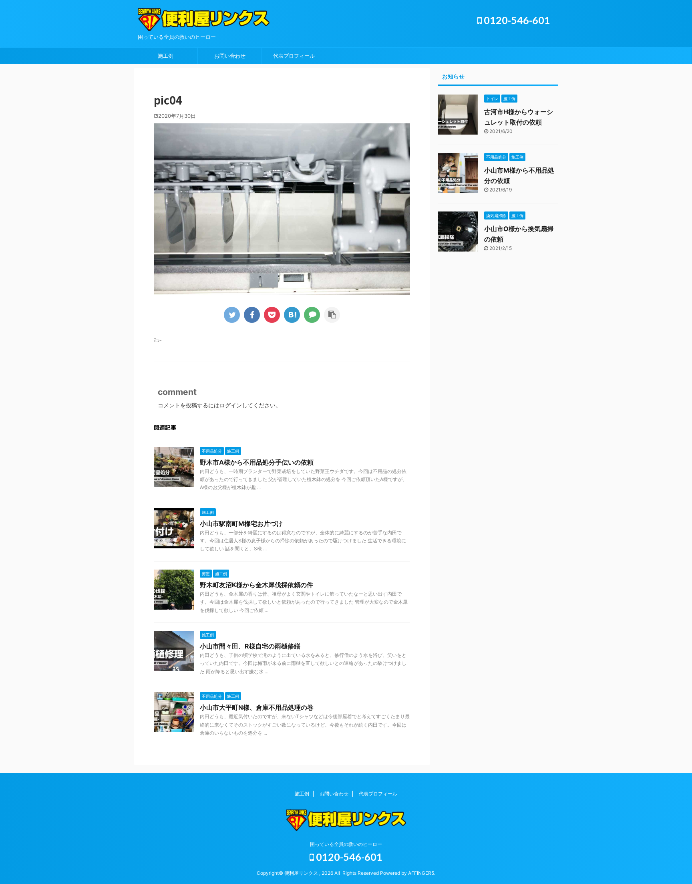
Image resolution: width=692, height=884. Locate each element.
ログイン (230, 405)
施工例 (165, 55)
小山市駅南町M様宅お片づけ (241, 524)
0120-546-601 (516, 20)
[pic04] (292, 315)
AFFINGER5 (421, 873)
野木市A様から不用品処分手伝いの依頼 (257, 462)
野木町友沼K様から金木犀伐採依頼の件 (256, 585)
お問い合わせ (229, 55)
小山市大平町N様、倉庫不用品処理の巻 (257, 707)
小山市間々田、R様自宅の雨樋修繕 (250, 646)
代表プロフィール (294, 55)
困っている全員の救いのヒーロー (346, 844)
